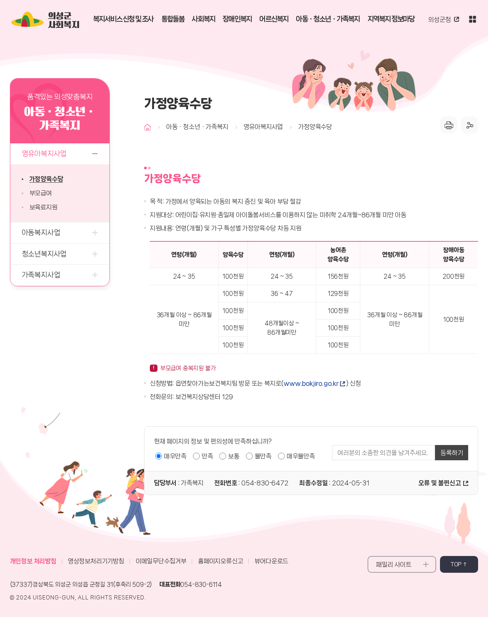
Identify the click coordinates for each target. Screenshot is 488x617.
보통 (233, 456)
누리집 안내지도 (472, 19)
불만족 (263, 456)
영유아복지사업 (263, 126)
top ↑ (459, 564)
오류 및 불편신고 (439, 482)
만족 (207, 456)
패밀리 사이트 (393, 564)
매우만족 (175, 456)
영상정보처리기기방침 (96, 561)
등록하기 (451, 452)
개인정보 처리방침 (33, 561)
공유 (469, 124)
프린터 (448, 124)
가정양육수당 (315, 126)
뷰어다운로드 (271, 561)
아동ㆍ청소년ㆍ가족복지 (197, 126)
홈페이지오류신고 (220, 561)
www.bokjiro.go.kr (311, 383)
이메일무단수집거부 (161, 561)
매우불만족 (301, 456)
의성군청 (439, 19)
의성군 (64, 21)
